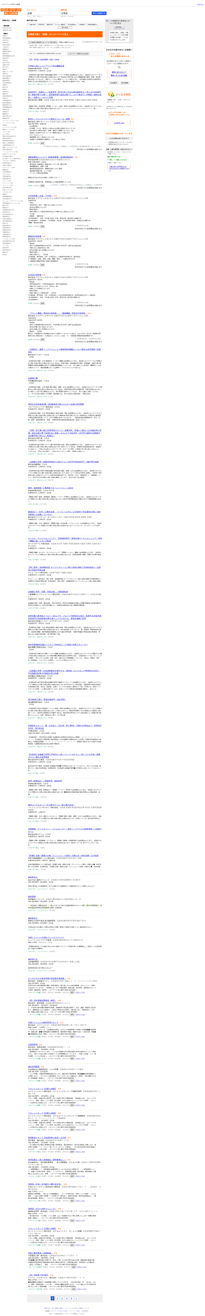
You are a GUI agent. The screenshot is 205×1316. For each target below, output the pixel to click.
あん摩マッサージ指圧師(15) (11, 158)
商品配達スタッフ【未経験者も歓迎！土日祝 (47, 1138)
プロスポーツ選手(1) (9, 161)
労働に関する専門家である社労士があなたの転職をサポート (119, 168)
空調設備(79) (6, 176)
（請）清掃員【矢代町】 (38, 1275)
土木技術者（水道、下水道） (40, 196)
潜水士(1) (5, 67)
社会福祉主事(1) (7, 156)
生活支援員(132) (7, 214)
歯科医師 (32, 897)
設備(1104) (6, 65)
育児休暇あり (72, 24)
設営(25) (5, 60)
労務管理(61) (6, 228)
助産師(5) (5, 42)
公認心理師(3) (6, 219)
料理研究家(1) (6, 163)
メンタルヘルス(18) (8, 239)
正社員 (4, 28)
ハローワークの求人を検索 (9, 9)
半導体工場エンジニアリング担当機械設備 (46, 66)
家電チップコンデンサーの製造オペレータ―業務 (49, 119)
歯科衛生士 (33, 877)
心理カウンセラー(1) (9, 154)
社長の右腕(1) (6, 165)
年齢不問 (32, 24)
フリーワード (31, 10)
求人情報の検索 (57, 1308)
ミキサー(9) (6, 132)
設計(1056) (6, 62)
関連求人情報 (80, 992)
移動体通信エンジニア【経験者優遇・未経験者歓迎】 (51, 157)
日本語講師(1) (6, 172)
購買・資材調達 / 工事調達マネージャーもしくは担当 (50, 488)
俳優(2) (4, 85)
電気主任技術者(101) (9, 136)
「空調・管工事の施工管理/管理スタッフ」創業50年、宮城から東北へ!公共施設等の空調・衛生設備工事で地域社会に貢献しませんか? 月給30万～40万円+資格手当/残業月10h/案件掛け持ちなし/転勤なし (64, 433)
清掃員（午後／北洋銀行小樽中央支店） (45, 1184)
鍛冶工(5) (5, 205)
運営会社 (47, 1308)
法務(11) (5, 98)
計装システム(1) (7, 190)
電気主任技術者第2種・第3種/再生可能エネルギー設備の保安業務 (56, 404)
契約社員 (5, 30)
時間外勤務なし (93, 24)
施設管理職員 (34, 1067)
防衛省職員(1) (6, 103)
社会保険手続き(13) (8, 241)
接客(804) (5, 58)
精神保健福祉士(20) (8, 56)
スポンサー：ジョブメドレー (38, 889)
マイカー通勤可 (60, 24)
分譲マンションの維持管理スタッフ (43, 1022)
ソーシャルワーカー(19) (10, 152)
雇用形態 (6, 26)
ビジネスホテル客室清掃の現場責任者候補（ (47, 978)
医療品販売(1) (6, 178)
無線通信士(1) (6, 105)
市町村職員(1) (6, 38)
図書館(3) (5, 49)
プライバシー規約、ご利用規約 (78, 1311)
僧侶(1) (4, 69)
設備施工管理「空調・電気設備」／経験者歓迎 (48, 592)
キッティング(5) (7, 183)
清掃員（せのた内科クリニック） (42, 1209)
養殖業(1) (5, 112)
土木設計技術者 (34, 275)
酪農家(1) (5, 114)
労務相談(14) (6, 234)
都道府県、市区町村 (67, 16)
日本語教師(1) (6, 83)
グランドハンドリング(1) (10, 120)
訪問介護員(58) (7, 149)
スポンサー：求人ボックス (37, 84)
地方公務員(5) (6, 76)
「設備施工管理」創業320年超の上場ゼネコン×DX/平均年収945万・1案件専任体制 (63, 462)
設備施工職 (33, 378)
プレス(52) (5, 134)
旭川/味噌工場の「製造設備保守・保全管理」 (47, 699)
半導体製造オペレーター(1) (11, 203)
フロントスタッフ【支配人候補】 (42, 1089)
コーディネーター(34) (9, 127)
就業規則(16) (6, 230)
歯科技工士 (33, 959)
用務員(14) (5, 109)
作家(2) (4, 36)
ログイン (200, 4)
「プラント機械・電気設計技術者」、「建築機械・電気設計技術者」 (57, 313)
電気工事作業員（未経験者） (40, 1253)
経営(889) (5, 248)
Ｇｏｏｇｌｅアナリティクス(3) (12, 201)
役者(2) (4, 125)
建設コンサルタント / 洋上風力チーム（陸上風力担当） (51, 805)
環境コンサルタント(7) (9, 147)
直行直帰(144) (7, 187)
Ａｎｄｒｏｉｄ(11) (8, 167)
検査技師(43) (6, 225)
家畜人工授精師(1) (8, 143)
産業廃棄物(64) (7, 196)
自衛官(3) (5, 40)
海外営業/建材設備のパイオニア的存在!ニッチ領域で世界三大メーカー (58, 645)
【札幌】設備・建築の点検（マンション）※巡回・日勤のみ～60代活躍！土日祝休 (63, 856)
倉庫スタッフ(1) (7, 71)
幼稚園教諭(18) (7, 107)
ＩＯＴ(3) (5, 245)
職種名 (6, 33)
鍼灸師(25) (5, 118)
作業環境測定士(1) (8, 145)
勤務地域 (64, 10)
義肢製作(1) (6, 216)
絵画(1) (4, 254)
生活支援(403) (7, 199)
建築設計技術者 (34, 236)
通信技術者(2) (6, 138)
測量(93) (5, 74)
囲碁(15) (5, 252)
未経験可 (82, 24)
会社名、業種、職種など (35, 16)
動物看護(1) (6, 78)
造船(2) (4, 194)
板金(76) (5, 87)
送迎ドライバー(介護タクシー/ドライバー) (46, 937)
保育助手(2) (6, 212)
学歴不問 (41, 24)
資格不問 (49, 24)
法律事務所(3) (6, 100)
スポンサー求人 (33, 111)
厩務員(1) (5, 170)
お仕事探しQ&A (119, 123)
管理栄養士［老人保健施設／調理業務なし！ (47, 1160)
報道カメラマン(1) (8, 129)
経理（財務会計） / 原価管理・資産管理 (45, 781)
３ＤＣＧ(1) (6, 174)
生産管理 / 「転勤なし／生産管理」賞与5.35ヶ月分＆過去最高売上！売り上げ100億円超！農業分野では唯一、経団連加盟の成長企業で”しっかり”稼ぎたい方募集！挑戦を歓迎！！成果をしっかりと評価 (64, 94)
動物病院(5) (6, 80)
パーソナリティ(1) (8, 123)
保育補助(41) (6, 243)
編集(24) (5, 94)
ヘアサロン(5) (6, 192)
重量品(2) (5, 207)
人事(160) (5, 47)
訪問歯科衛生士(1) (8, 210)
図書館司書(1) (6, 51)
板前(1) (4, 89)
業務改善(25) (6, 236)
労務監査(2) (6, 232)
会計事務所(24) (7, 221)
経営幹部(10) (6, 250)
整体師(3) (5, 53)
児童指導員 (33, 1045)
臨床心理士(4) (6, 116)
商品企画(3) (6, 45)
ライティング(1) (7, 185)
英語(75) (5, 223)
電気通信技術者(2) (8, 141)
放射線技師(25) (7, 96)
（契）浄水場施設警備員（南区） (42, 1000)
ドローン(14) (6, 181)
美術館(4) (5, 91)
